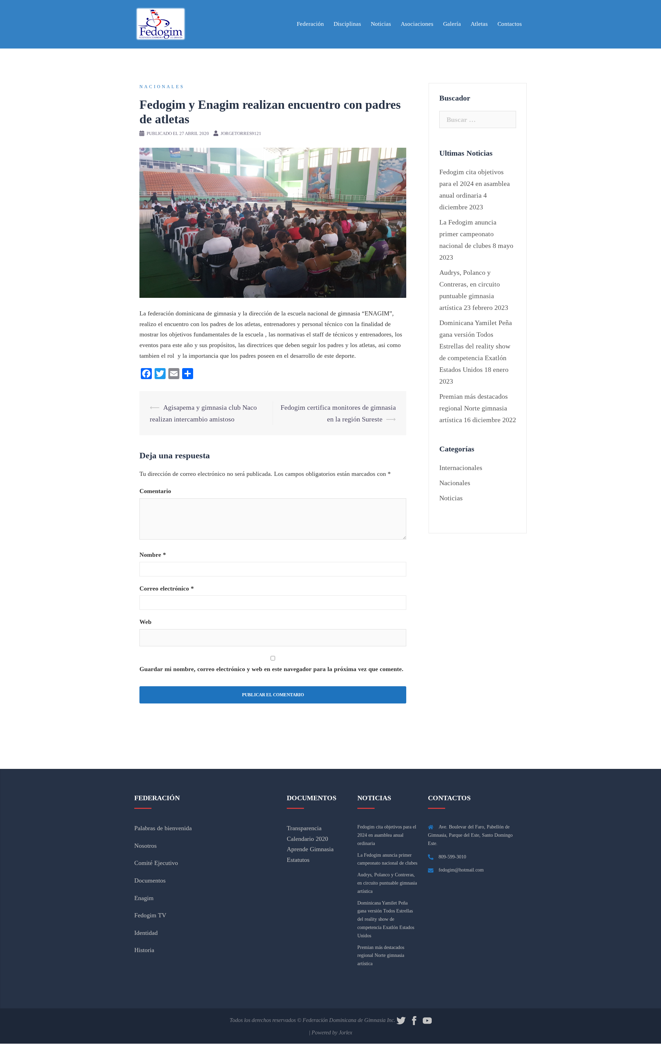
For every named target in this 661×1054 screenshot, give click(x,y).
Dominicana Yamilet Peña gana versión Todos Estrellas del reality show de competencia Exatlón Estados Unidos (475, 346)
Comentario (155, 491)
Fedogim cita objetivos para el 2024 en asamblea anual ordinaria (474, 183)
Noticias (381, 24)
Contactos (509, 24)
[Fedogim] (160, 23)
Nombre (152, 554)
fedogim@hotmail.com (461, 870)
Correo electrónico (166, 588)
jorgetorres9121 (241, 133)
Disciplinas (347, 24)
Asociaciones (417, 24)
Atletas (479, 24)
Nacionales (162, 86)
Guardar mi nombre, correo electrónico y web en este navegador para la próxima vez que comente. (271, 669)
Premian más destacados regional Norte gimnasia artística (473, 408)
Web (145, 621)
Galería (452, 24)
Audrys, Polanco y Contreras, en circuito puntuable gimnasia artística (387, 883)
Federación (310, 24)
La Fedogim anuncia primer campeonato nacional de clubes (467, 233)
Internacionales (460, 467)
